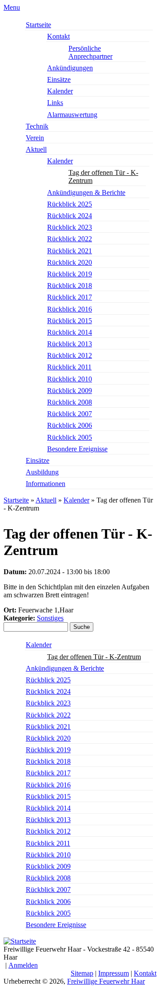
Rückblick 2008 (69, 402)
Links (55, 102)
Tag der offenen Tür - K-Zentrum (103, 176)
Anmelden (23, 965)
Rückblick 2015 (69, 320)
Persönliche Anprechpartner (90, 52)
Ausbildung (42, 472)
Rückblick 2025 (69, 204)
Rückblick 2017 (69, 297)
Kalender (60, 91)
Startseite (38, 24)
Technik (37, 126)
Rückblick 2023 (69, 227)
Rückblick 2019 (69, 274)
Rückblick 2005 (69, 437)
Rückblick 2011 (69, 367)
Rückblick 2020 (69, 262)
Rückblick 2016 (69, 309)
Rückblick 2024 (69, 215)
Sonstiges (50, 618)
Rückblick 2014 (69, 332)
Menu (12, 7)
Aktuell (36, 149)
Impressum (113, 973)
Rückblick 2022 (69, 239)
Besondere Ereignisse (77, 449)
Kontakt (58, 36)
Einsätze (59, 79)
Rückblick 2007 (69, 413)
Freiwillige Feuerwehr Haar (106, 981)
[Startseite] (20, 941)
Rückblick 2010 (69, 379)
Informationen (45, 483)
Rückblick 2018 (69, 285)
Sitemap (82, 973)
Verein (35, 138)
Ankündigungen (70, 68)
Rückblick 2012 (69, 355)
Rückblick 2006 (69, 425)
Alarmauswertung (72, 114)
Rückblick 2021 (69, 251)
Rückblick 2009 (69, 390)
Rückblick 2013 (69, 344)
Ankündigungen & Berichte (86, 192)
